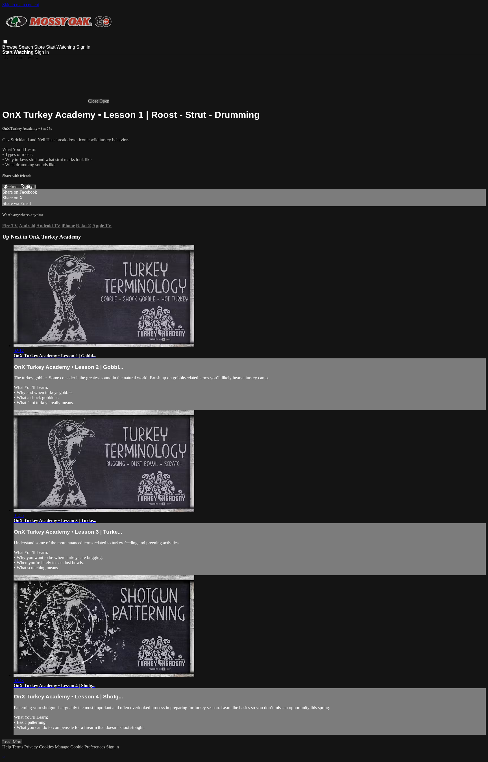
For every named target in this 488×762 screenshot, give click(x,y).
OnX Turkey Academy (20, 128)
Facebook (11, 186)
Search (26, 47)
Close (93, 101)
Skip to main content (20, 4)
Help (7, 746)
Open (104, 101)
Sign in (83, 47)
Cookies (47, 746)
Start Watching (61, 47)
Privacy (31, 746)
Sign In (42, 52)
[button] (5, 42)
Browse (10, 47)
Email (30, 186)
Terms (18, 746)
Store (39, 47)
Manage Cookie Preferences (80, 746)
